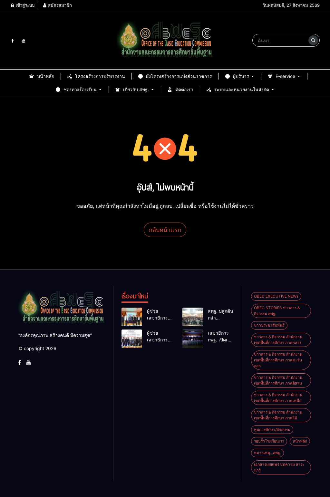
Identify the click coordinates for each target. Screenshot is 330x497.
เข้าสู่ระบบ (24, 5)
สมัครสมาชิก (59, 5)
